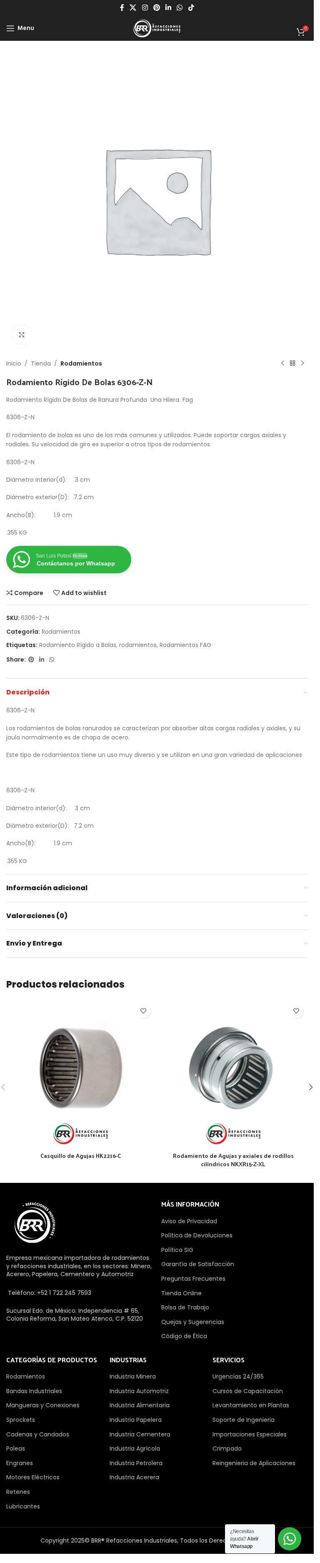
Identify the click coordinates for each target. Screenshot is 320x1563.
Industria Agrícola (135, 1448)
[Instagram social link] (144, 7)
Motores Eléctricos (33, 1477)
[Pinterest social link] (156, 7)
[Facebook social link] (122, 7)
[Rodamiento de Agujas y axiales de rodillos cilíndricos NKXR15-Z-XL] (233, 1074)
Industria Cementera (140, 1434)
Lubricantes (23, 1506)
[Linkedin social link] (168, 7)
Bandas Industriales (34, 1391)
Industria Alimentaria (140, 1405)
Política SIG (177, 1250)
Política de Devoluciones (196, 1235)
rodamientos (138, 645)
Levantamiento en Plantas (250, 1405)
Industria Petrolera (136, 1463)
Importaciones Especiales (249, 1434)
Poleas (15, 1448)
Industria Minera (133, 1376)
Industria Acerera (134, 1477)
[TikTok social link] (191, 7)
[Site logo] (156, 28)
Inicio (13, 363)
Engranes (19, 1463)
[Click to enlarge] (21, 334)
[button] (310, 1087)
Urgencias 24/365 (238, 1376)
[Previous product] (283, 363)
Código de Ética (184, 1336)
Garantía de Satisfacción (197, 1264)
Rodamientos (81, 363)
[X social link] (133, 7)
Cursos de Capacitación (247, 1391)
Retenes (18, 1492)
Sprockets (20, 1420)
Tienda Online (181, 1293)
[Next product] (303, 363)
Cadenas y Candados (37, 1434)
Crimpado (227, 1448)
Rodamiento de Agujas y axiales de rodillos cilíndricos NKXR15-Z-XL (233, 1159)
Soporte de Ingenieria (243, 1420)
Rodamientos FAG (185, 645)
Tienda (41, 363)
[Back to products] (293, 363)
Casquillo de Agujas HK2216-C (80, 1155)
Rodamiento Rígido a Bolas (77, 645)
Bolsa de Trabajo (185, 1307)
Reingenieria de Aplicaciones (253, 1463)
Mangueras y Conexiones (43, 1405)
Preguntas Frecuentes (193, 1278)
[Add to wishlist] (143, 1011)
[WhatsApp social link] (179, 7)
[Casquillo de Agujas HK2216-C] (80, 1074)
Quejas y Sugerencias (192, 1322)
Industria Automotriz (139, 1391)
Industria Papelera (136, 1420)
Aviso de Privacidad (189, 1221)
